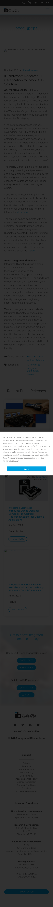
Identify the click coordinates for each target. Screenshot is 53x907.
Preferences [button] (13, 461)
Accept (26, 469)
